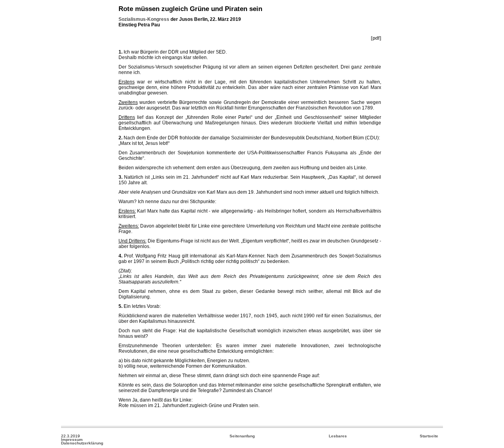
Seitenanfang (242, 436)
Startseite (429, 436)
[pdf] (376, 38)
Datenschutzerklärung (82, 443)
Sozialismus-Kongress (144, 19)
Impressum (72, 439)
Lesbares (338, 436)
